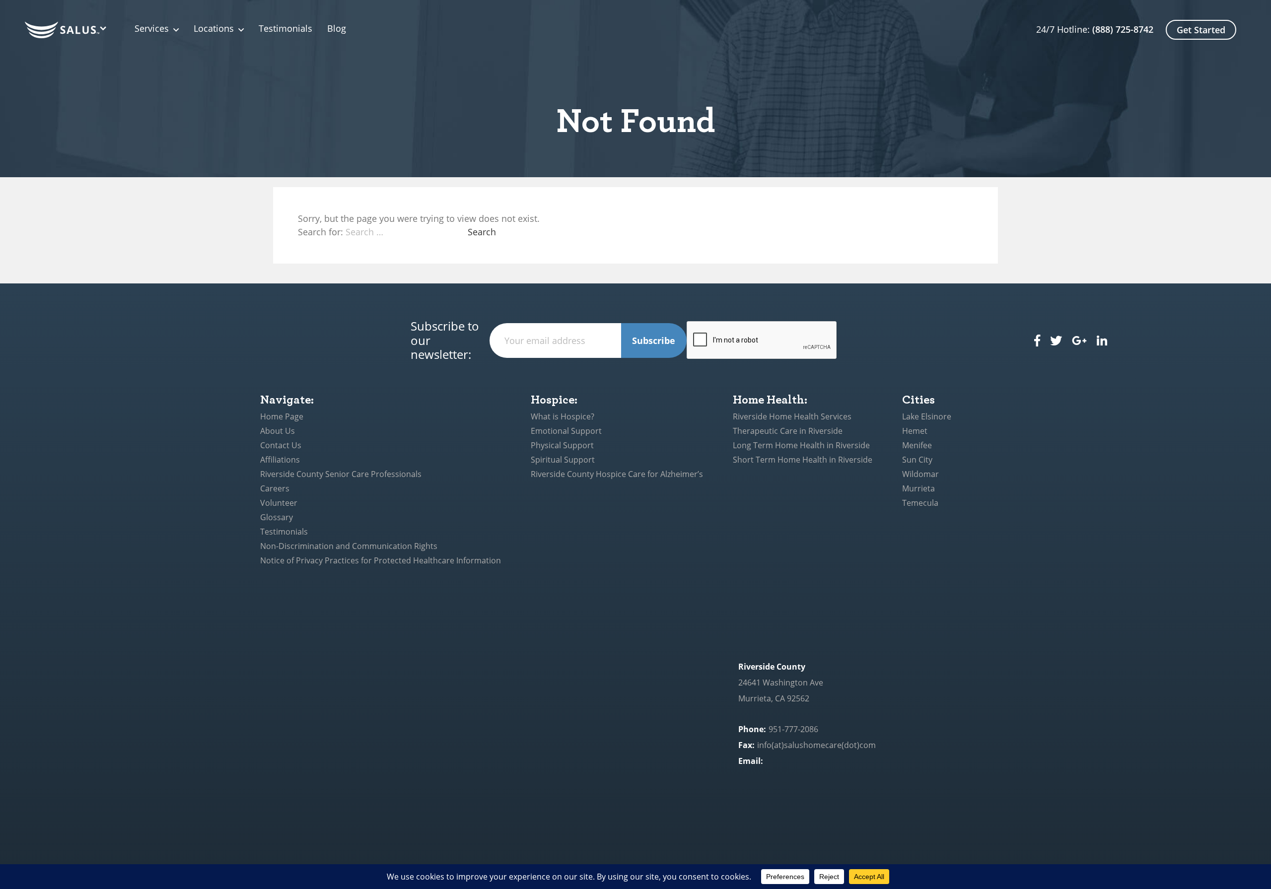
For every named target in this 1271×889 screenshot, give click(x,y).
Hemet (914, 430)
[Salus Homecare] (67, 30)
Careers (274, 488)
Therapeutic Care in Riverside (788, 430)
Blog (336, 28)
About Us (277, 430)
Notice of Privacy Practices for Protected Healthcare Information (380, 560)
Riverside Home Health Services (792, 416)
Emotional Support (566, 430)
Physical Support (562, 445)
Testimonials (285, 28)
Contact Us (280, 445)
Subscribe (653, 340)
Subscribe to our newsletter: (445, 340)
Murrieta (918, 488)
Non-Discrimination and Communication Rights (348, 546)
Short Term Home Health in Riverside (802, 459)
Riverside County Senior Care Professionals (341, 474)
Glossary (276, 517)
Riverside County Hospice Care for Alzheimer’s (617, 474)
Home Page (281, 416)
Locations (214, 28)
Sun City (917, 459)
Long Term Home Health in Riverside (801, 445)
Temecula (920, 502)
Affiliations (280, 459)
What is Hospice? (562, 416)
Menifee (917, 445)
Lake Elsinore (926, 416)
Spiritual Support (563, 459)
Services (152, 28)
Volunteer (278, 502)
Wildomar (920, 474)
